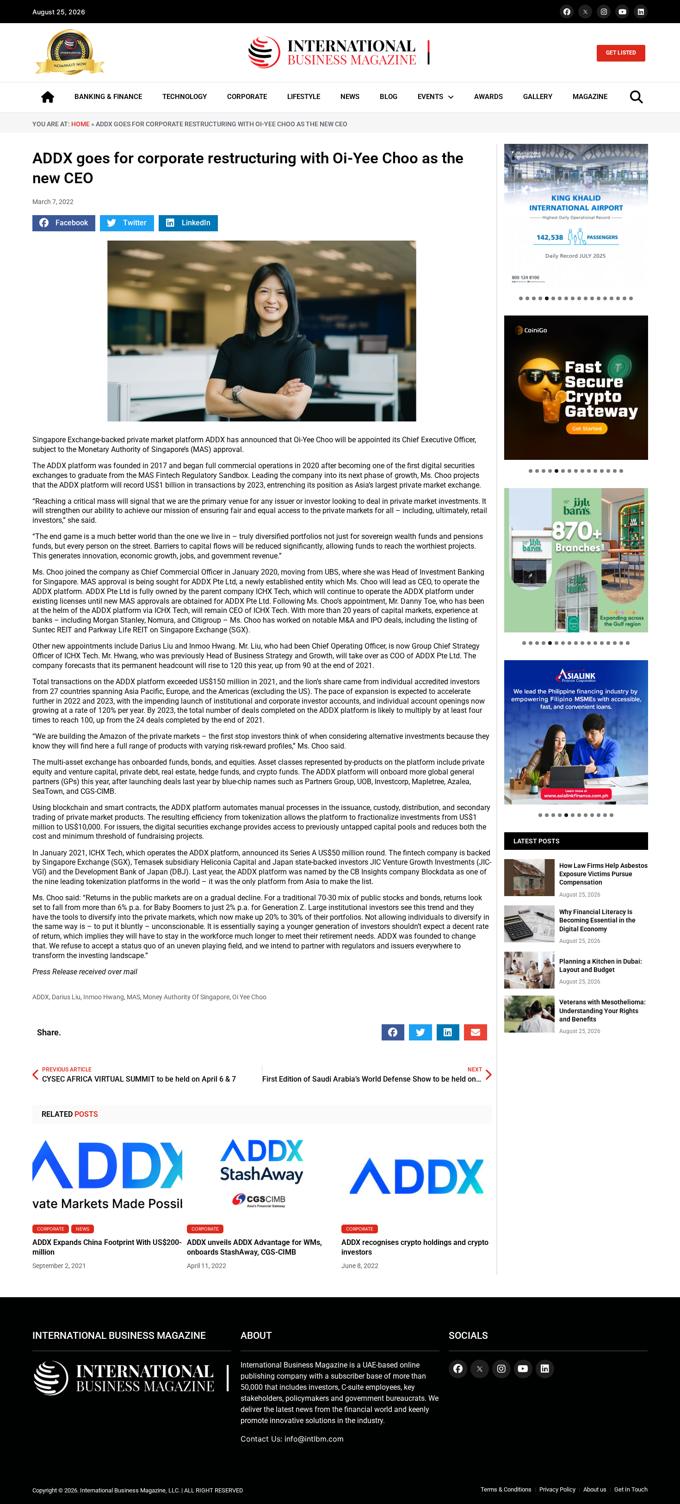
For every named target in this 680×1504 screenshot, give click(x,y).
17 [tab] (624, 298)
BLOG (388, 97)
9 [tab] (573, 298)
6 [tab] (553, 298)
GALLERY (537, 97)
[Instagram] (604, 12)
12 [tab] (592, 298)
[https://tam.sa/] (576, 216)
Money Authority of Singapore (186, 997)
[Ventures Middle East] (576, 725)
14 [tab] (605, 298)
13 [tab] (598, 298)
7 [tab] (560, 298)
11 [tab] (585, 298)
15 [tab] (611, 298)
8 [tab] (566, 298)
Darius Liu (66, 997)
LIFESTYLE (303, 97)
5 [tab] (547, 298)
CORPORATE (247, 97)
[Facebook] (567, 12)
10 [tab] (579, 298)
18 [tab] (631, 298)
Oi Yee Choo (249, 997)
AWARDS (488, 97)
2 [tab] (527, 298)
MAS (133, 997)
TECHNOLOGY (184, 97)
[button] (63, 223)
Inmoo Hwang (103, 997)
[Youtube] (622, 12)
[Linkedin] (641, 12)
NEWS (349, 97)
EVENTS (430, 97)
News (82, 1229)
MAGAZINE (590, 97)
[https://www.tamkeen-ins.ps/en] (576, 387)
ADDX (40, 997)
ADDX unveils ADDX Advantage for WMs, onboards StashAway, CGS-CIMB (254, 1247)
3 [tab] (534, 298)
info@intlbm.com (314, 1438)
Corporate (50, 1229)
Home (80, 124)
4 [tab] (540, 298)
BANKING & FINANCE (108, 97)
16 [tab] (618, 298)
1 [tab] (521, 298)
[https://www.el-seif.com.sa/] (576, 560)
